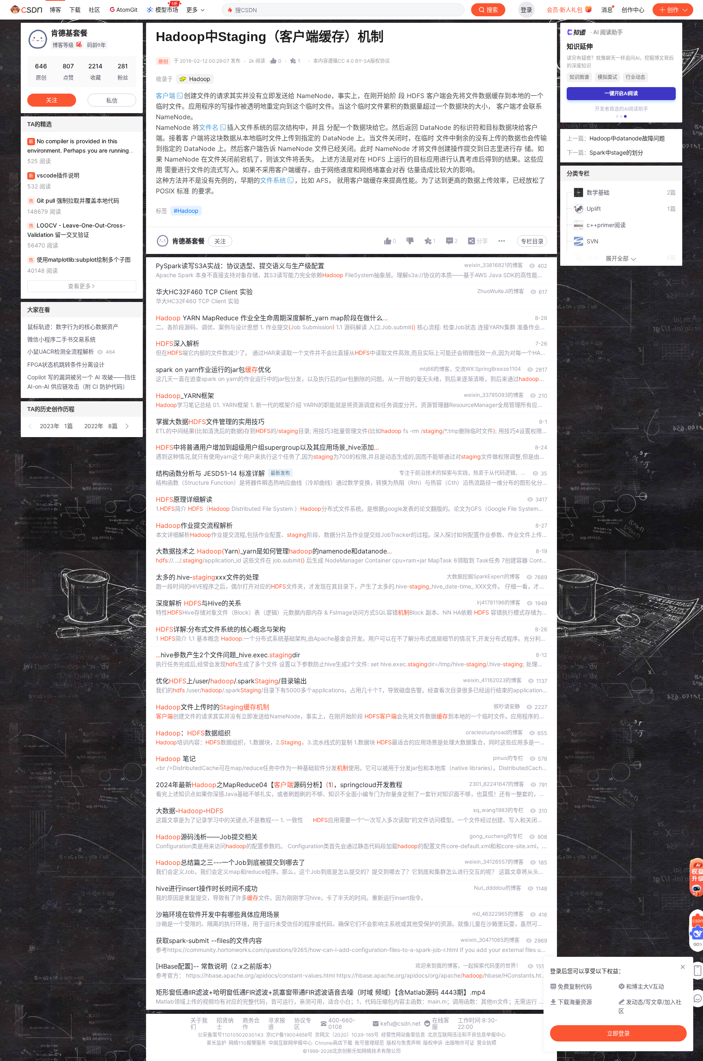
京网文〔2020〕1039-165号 (347, 1035)
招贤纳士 (225, 1023)
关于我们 (198, 1023)
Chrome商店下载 (333, 1043)
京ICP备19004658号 (289, 1035)
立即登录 (618, 1033)
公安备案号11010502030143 (231, 1035)
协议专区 (302, 1023)
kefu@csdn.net (400, 1023)
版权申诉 (433, 1043)
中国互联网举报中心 (290, 1043)
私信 (112, 100)
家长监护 (216, 1043)
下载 (75, 9)
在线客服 (440, 1023)
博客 (55, 9)
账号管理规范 (369, 1043)
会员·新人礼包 (565, 9)
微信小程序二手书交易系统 (61, 339)
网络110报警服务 (247, 1043)
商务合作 (251, 1023)
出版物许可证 (459, 1043)
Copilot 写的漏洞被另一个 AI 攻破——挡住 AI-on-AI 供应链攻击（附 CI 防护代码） (81, 382)
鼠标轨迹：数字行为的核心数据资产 (72, 326)
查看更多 (79, 285)
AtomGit (127, 9)
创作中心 (633, 9)
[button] (30, 426)
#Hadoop (186, 210)
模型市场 (166, 9)
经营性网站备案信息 (403, 1035)
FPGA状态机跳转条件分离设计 (66, 364)
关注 (220, 241)
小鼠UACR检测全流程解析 (71, 351)
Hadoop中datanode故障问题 (627, 138)
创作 (673, 9)
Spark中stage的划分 (616, 152)
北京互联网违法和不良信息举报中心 (467, 1035)
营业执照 (486, 1043)
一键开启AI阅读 (621, 93)
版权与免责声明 (403, 1043)
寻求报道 (276, 1023)
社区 (94, 9)
